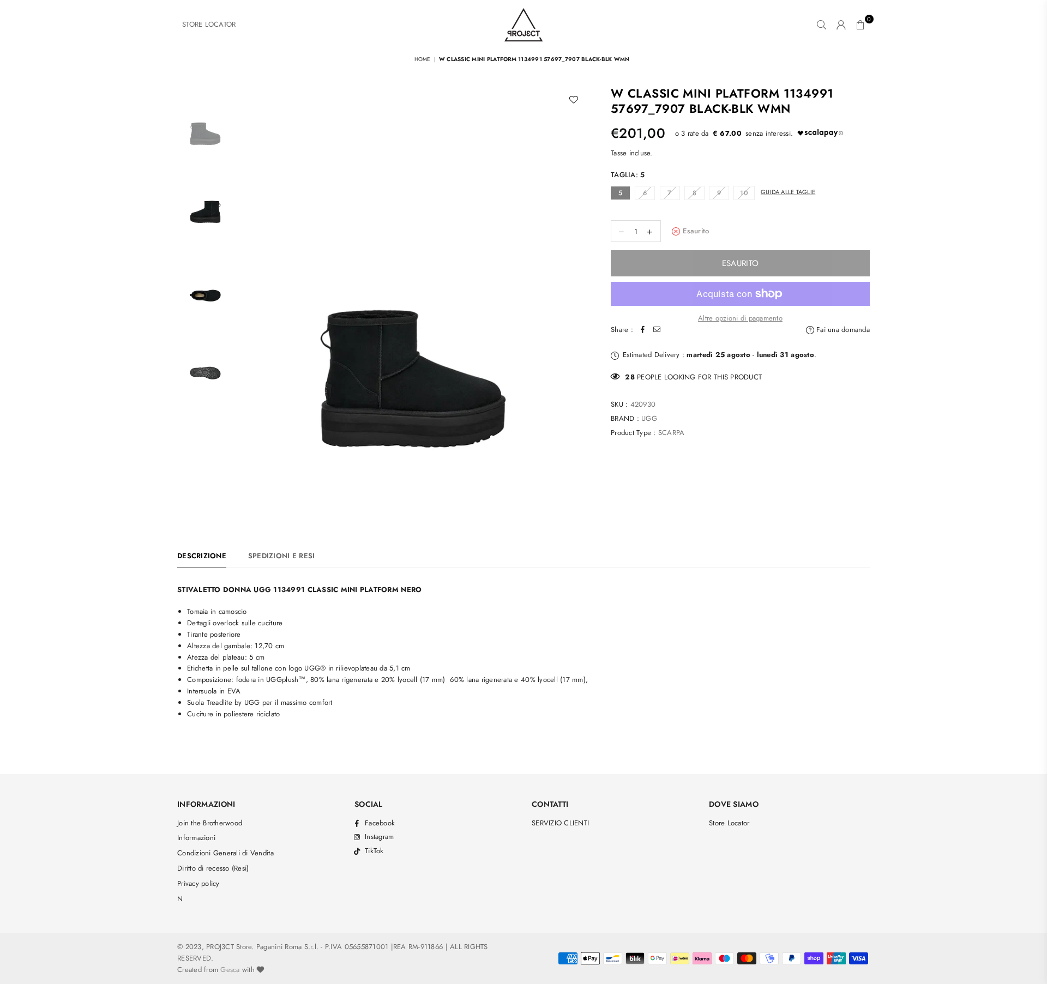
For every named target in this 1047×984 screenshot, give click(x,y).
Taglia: (628, 175)
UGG (649, 418)
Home (422, 59)
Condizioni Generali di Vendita (225, 853)
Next (576, 302)
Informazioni (196, 837)
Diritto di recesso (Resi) (213, 868)
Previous (248, 302)
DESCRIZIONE (201, 556)
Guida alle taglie (788, 192)
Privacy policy (198, 883)
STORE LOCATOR (209, 24)
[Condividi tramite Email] (657, 330)
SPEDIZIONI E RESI (281, 556)
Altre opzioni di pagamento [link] (740, 318)
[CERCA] (821, 24)
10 (744, 193)
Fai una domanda (842, 329)
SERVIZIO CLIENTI (560, 823)
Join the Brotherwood (209, 823)
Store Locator (729, 823)
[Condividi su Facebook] (643, 330)
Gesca (229, 969)
